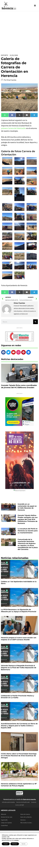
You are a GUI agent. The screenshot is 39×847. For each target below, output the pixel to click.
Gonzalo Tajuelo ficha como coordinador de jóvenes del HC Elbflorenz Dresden (19, 386)
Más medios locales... (26, 823)
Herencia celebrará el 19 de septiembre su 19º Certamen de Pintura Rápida (19, 785)
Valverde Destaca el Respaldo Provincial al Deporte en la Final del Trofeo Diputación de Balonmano (18, 668)
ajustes (16, 840)
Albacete (3, 814)
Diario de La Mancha (26, 817)
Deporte (4, 55)
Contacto (33, 802)
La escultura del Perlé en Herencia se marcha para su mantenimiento (28, 531)
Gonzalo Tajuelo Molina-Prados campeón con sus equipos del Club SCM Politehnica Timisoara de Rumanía (28, 519)
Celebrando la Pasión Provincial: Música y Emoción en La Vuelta (17, 697)
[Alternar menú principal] (35, 5)
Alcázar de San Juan (6, 817)
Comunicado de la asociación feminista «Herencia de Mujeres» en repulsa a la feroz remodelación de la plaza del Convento (28, 544)
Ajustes (23, 844)
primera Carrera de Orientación (13, 128)
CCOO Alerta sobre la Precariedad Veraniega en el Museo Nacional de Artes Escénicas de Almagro (19, 756)
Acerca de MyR (19, 805)
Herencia (22, 820)
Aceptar (6, 844)
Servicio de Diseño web (23, 802)
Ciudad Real (4, 825)
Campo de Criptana (6, 823)
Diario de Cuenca (25, 814)
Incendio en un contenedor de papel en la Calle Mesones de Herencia (27, 507)
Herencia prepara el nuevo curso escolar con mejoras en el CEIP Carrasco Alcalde (18, 639)
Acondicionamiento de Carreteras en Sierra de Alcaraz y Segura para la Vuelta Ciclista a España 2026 (19, 726)
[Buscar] (35, 321)
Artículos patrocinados (8, 802)
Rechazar (14, 844)
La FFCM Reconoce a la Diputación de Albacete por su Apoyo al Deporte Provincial (18, 610)
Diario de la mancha (29, 799)
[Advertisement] (19, 32)
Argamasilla (4, 820)
